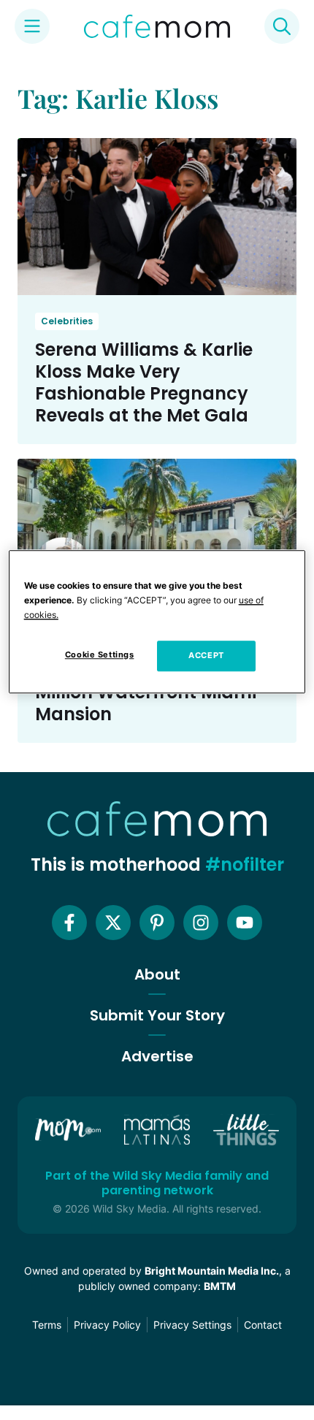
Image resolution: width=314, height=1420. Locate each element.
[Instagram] (200, 922)
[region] (157, 621)
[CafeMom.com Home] (157, 26)
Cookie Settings (99, 654)
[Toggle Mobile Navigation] (32, 26)
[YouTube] (244, 922)
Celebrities (67, 321)
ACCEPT (205, 655)
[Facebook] (69, 922)
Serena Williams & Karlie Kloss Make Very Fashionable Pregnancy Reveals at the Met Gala (144, 382)
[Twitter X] (113, 922)
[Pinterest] (157, 922)
